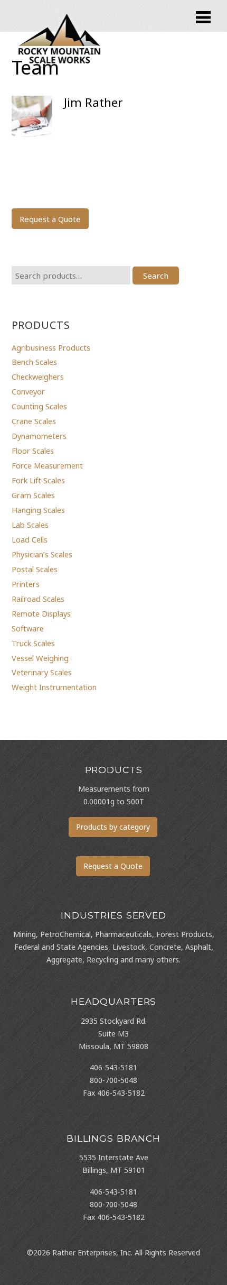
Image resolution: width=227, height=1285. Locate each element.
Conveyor (28, 391)
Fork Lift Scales (38, 480)
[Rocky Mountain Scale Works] (60, 66)
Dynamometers (39, 435)
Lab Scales (30, 524)
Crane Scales (34, 421)
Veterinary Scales (42, 672)
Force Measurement (47, 465)
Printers (26, 584)
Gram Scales (33, 495)
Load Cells (30, 539)
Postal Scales (35, 569)
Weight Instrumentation (54, 687)
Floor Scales (33, 450)
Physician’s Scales (42, 554)
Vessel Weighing (40, 658)
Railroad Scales (38, 598)
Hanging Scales (38, 509)
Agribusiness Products (51, 347)
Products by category (113, 827)
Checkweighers (38, 376)
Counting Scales (39, 406)
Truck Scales (33, 643)
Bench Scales (34, 361)
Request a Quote (50, 219)
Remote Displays (41, 613)
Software (28, 628)
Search (155, 275)
